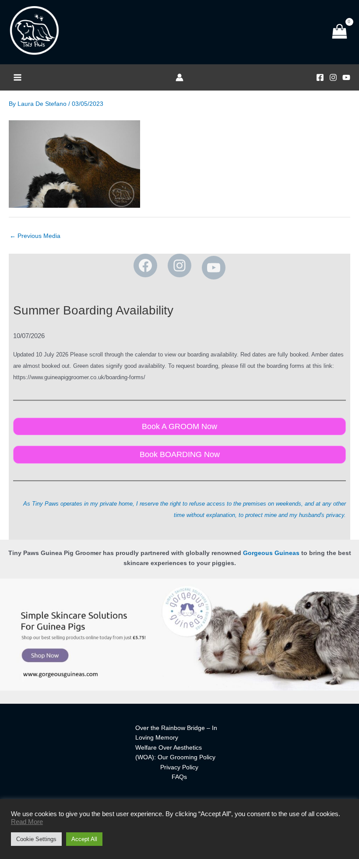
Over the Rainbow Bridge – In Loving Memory (176, 733)
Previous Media (35, 236)
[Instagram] (333, 77)
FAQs (179, 777)
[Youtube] (346, 77)
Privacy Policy (179, 767)
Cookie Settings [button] (36, 839)
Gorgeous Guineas (271, 553)
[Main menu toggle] (17, 77)
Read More (27, 821)
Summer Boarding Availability (93, 310)
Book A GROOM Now (179, 426)
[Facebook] (320, 77)
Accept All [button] (84, 839)
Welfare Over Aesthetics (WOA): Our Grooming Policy (175, 752)
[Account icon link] (179, 77)
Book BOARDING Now (180, 454)
